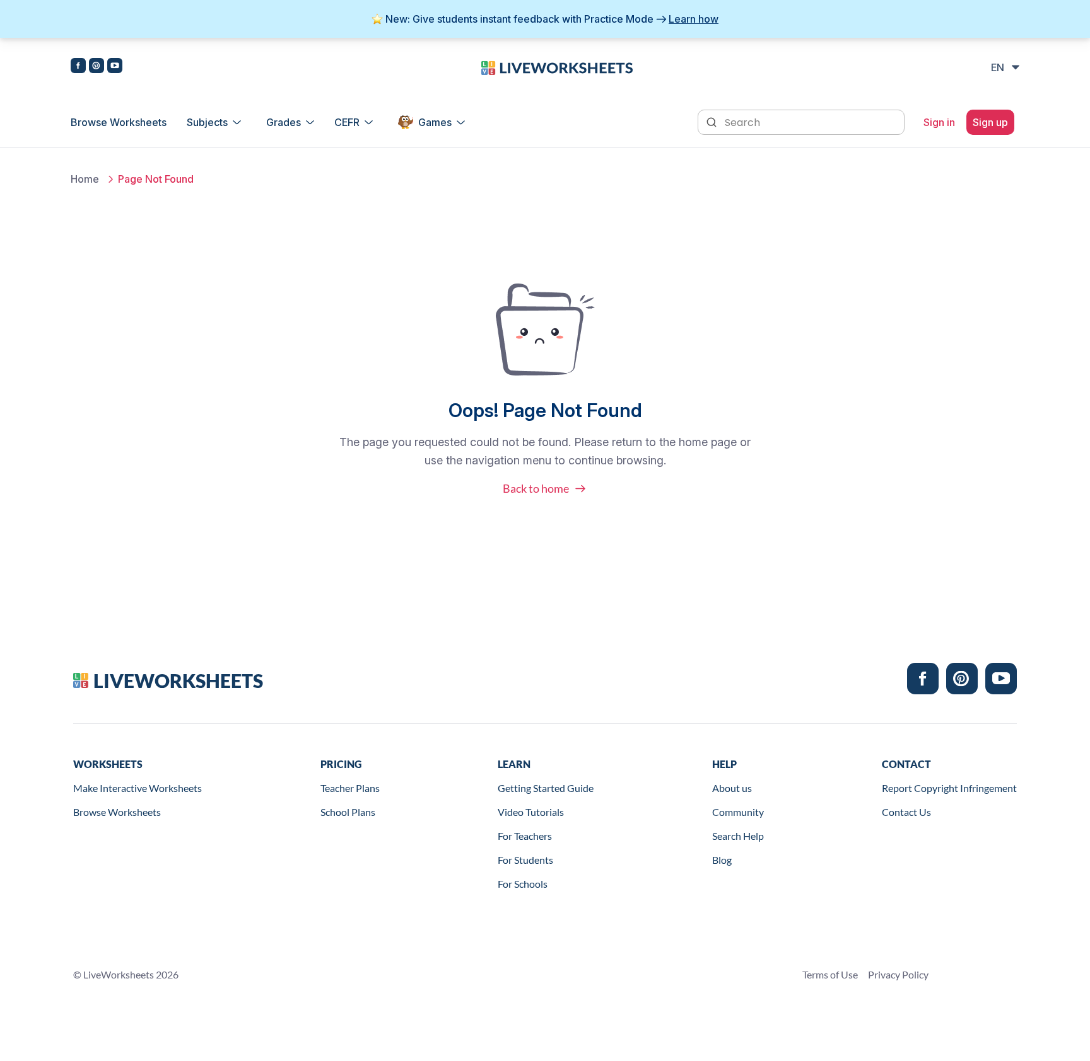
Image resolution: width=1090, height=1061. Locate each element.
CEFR (347, 122)
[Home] (557, 66)
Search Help (738, 836)
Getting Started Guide (546, 788)
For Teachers (525, 836)
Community (738, 812)
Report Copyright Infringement (949, 788)
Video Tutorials (531, 812)
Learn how (693, 19)
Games (435, 122)
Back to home (536, 488)
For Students (525, 860)
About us (732, 788)
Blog (722, 860)
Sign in (939, 122)
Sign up (990, 122)
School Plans (347, 812)
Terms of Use (830, 974)
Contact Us (906, 812)
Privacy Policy (898, 974)
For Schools (523, 884)
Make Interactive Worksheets (137, 788)
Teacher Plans (350, 788)
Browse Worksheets (119, 122)
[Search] (713, 121)
